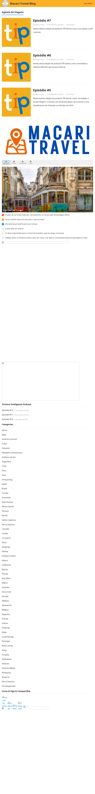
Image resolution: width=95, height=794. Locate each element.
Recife (5, 515)
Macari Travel (39, 25)
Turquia (5, 654)
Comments (22, 163)
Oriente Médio (8, 668)
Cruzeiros (6, 538)
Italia (4, 632)
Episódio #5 (42, 90)
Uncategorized (8, 686)
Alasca (5, 560)
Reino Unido (7, 645)
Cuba (4, 443)
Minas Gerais (8, 506)
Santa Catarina (9, 520)
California (6, 565)
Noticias (5, 663)
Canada (5, 529)
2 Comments (70, 25)
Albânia (5, 600)
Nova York (6, 591)
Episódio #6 (42, 55)
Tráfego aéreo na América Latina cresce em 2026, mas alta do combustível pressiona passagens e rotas (46, 238)
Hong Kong (7, 479)
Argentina (6, 461)
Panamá (6, 448)
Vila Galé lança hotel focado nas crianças (21, 224)
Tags (30, 163)
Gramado (6, 497)
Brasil (4, 488)
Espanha (6, 614)
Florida (5, 573)
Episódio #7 (42, 20)
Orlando (5, 587)
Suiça (4, 650)
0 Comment (70, 59)
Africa (4, 430)
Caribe (5, 533)
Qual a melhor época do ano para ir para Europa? (24, 219)
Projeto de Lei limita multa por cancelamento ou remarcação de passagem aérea (37, 215)
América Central (9, 439)
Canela (5, 493)
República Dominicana (12, 452)
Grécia (5, 623)
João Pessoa (7, 502)
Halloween (7, 659)
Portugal (6, 641)
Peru (4, 470)
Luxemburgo (8, 636)
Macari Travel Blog (23, 3)
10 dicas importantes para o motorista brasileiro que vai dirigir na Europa (34, 233)
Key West (6, 578)
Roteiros (6, 677)
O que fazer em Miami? (14, 228)
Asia (4, 475)
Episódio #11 (7, 414)
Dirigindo (6, 547)
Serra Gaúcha (8, 524)
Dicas (4, 542)
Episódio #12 (7, 410)
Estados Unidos (9, 555)
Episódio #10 (7, 419)
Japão (4, 484)
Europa (5, 596)
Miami (5, 582)
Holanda (6, 627)
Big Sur (5, 569)
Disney (5, 551)
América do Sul (9, 457)
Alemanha (6, 605)
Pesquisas (6, 672)
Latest (14, 163)
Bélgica (5, 609)
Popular (6, 163)
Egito (4, 434)
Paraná (5, 511)
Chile (4, 466)
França (5, 618)
